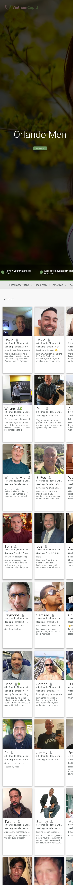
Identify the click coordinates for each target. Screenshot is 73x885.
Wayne (9, 409)
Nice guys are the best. (14, 625)
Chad (8, 684)
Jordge (41, 684)
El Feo (41, 478)
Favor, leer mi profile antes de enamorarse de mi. (49, 488)
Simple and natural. (13, 629)
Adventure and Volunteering (17, 350)
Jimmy (41, 753)
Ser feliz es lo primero (14, 763)
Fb (6, 753)
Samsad (42, 615)
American (57, 285)
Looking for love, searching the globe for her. (17, 694)
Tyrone (9, 822)
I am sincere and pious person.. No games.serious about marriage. (48, 631)
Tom (8, 546)
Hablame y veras (11, 767)
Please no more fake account (17, 419)
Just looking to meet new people (17, 832)
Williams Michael (15, 478)
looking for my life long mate (49, 694)
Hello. (38, 557)
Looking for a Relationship (16, 557)
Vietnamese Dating (18, 285)
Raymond (11, 615)
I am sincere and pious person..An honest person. (49, 625)
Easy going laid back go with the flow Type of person (17, 836)
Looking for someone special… (49, 832)
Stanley (42, 822)
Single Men (41, 285)
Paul (39, 409)
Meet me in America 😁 (47, 350)
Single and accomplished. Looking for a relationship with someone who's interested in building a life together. (16, 564)
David (8, 340)
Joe (39, 546)
